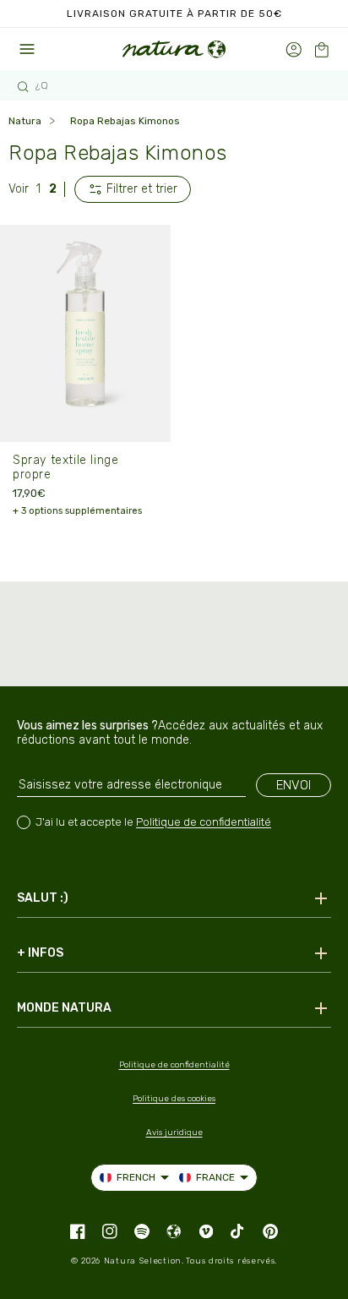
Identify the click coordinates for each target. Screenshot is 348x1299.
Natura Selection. (144, 1261)
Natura (24, 121)
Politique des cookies (174, 1099)
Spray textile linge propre (65, 467)
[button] (321, 49)
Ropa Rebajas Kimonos (125, 121)
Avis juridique (174, 1132)
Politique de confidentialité (203, 822)
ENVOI (293, 785)
